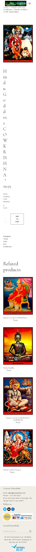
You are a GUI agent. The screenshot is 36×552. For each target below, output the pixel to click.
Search (30, 531)
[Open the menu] (29, 3)
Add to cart (17, 219)
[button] (5, 27)
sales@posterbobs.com (16, 493)
